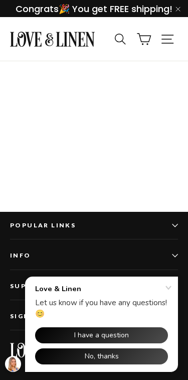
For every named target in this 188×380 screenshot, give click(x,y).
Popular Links (43, 225)
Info (20, 255)
